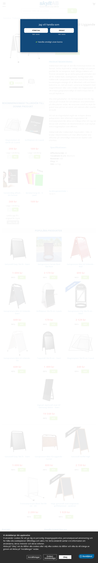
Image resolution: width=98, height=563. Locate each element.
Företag (36, 30)
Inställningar (34, 557)
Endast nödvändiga (50, 557)
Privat (62, 30)
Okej (65, 557)
